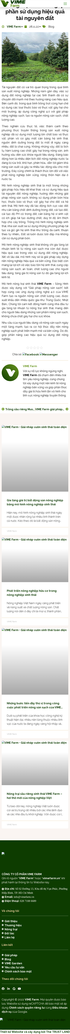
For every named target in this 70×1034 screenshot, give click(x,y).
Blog (8, 959)
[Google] (14, 988)
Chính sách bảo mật (18, 971)
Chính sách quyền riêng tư (27, 1007)
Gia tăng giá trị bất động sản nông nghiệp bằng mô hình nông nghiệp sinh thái (35, 502)
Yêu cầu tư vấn (14, 967)
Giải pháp (11, 955)
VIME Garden (13, 963)
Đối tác (9, 933)
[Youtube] (19, 988)
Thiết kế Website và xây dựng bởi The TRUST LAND (35, 1031)
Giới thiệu (11, 921)
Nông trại (11, 929)
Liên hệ (10, 937)
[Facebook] (3, 988)
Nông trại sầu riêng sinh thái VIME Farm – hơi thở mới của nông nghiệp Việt (34, 796)
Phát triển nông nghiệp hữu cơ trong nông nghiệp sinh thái (32, 593)
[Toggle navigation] (65, 3)
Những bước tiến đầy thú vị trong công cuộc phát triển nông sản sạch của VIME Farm (34, 706)
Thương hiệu (13, 925)
